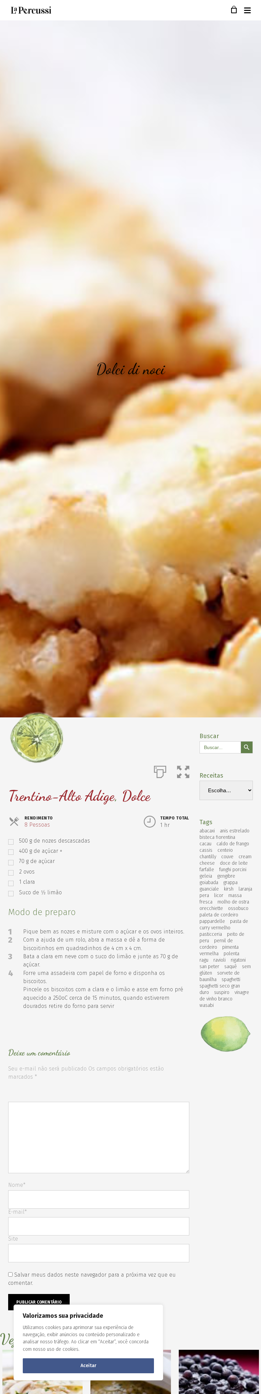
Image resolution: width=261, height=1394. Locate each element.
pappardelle (212, 921)
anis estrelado (234, 831)
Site (13, 1238)
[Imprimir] (160, 770)
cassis (205, 850)
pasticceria (210, 934)
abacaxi (207, 831)
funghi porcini (232, 870)
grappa (230, 882)
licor (218, 895)
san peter (209, 966)
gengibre (226, 876)
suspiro (221, 992)
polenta (231, 954)
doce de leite (234, 863)
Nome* (16, 1185)
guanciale (209, 889)
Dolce (136, 795)
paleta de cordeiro (218, 915)
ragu (203, 960)
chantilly (207, 857)
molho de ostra (233, 902)
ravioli (219, 960)
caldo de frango (232, 844)
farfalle (206, 870)
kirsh (228, 889)
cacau (205, 844)
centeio (225, 850)
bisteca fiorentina (217, 837)
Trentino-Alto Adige (61, 795)
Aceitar (89, 1365)
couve (227, 857)
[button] (183, 770)
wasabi (206, 1005)
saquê (230, 966)
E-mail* (17, 1212)
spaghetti (231, 979)
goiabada (208, 882)
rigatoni (238, 960)
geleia (205, 876)
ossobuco (238, 908)
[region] (88, 1342)
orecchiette (211, 908)
